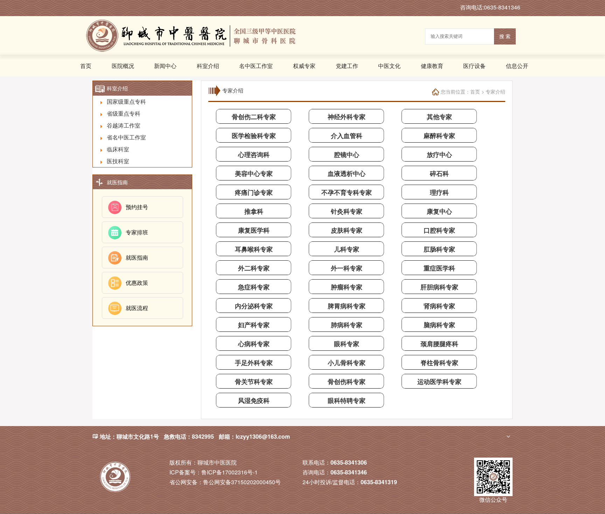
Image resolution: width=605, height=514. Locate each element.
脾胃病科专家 (347, 305)
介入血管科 (346, 135)
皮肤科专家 (346, 230)
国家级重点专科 (126, 101)
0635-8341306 (349, 462)
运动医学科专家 (439, 381)
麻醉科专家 (439, 135)
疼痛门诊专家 (254, 192)
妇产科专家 (254, 324)
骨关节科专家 (254, 381)
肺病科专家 (346, 324)
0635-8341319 (379, 482)
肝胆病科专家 (439, 287)
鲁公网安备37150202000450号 (225, 482)
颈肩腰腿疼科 (439, 343)
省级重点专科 (123, 113)
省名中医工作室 (126, 137)
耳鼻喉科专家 (254, 249)
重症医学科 (439, 268)
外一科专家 (346, 268)
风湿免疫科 (254, 400)
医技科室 (118, 161)
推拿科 (253, 211)
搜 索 (504, 36)
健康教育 (432, 66)
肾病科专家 (439, 305)
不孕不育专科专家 (346, 192)
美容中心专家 (254, 173)
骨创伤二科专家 (254, 116)
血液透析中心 (347, 173)
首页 (85, 66)
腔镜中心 (346, 154)
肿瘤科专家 (346, 287)
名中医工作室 (256, 66)
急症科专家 (254, 287)
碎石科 (439, 173)
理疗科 (439, 192)
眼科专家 (346, 343)
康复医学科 (254, 230)
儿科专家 (346, 249)
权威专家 (304, 66)
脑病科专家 (439, 324)
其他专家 (439, 116)
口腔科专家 (439, 230)
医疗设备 (474, 66)
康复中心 (439, 211)
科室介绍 (208, 66)
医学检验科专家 (254, 135)
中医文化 (389, 66)
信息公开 (517, 66)
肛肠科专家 (439, 249)
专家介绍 (495, 91)
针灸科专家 (346, 211)
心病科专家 (254, 343)
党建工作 (347, 66)
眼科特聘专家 (347, 400)
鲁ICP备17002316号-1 (213, 472)
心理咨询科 (254, 154)
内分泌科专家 (254, 305)
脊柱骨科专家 (439, 362)
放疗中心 (439, 154)
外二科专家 (254, 268)
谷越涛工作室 (123, 125)
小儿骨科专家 (347, 362)
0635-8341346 (349, 472)
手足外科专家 (254, 362)
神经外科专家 (347, 116)
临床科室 (118, 149)
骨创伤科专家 (347, 381)
